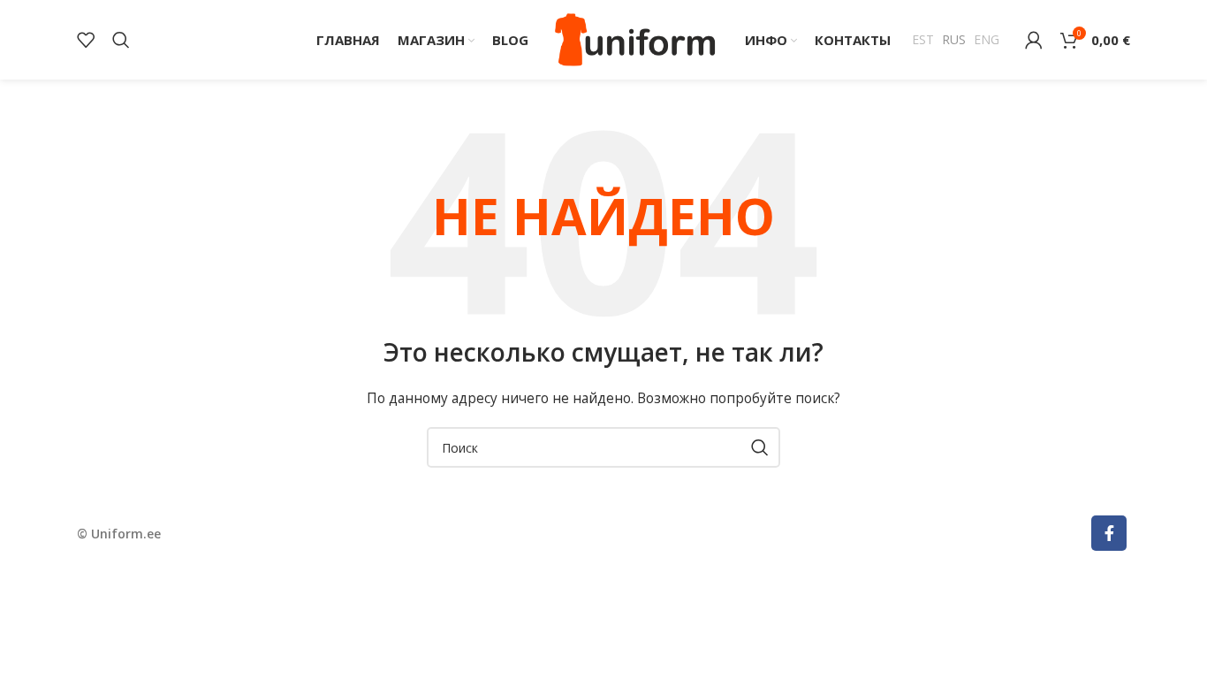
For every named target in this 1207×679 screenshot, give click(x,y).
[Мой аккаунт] (1033, 39)
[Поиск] (121, 39)
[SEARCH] (760, 447)
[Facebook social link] (1109, 533)
